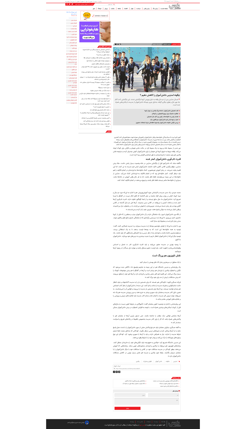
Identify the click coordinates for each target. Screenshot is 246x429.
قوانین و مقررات (147, 361)
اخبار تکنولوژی (73, 40)
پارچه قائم (74, 48)
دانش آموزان (158, 361)
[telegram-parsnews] (72, 4)
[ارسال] (116, 44)
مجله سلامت (74, 29)
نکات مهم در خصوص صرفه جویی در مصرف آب (134, 383)
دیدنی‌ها (73, 1)
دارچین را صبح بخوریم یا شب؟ (101, 107)
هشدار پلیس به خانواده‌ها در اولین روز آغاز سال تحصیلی (162, 117)
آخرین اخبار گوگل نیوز (105, 47)
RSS (162, 422)
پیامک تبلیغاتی (73, 45)
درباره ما (156, 422)
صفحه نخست (164, 9)
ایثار (87, 1)
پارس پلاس (147, 9)
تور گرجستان (74, 97)
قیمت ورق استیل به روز (71, 54)
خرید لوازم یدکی (73, 43)
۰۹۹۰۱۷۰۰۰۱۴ (74, 16)
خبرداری (75, 26)
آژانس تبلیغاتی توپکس (72, 100)
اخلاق (82, 1)
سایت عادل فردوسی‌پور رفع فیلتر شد (99, 110)
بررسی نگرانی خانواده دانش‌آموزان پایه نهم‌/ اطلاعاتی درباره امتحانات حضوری (157, 123)
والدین (137, 361)
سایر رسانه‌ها (176, 378)
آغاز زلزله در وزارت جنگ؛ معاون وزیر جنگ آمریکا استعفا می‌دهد (94, 125)
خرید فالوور (74, 70)
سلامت (95, 1)
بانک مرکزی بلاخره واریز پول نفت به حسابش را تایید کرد (94, 104)
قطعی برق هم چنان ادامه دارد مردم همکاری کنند (96, 121)
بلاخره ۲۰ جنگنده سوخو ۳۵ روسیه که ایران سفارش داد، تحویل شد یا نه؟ (94, 83)
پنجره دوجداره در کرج (72, 37)
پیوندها (132, 422)
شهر (94, 9)
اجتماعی (174, 44)
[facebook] (114, 372)
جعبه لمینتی (74, 72)
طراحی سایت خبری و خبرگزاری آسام (76, 422)
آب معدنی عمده (73, 90)
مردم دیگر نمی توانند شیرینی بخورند (99, 90)
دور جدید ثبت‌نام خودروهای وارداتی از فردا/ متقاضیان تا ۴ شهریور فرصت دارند (94, 114)
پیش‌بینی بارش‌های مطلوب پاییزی (100, 64)
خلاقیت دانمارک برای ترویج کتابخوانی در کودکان (165, 114)
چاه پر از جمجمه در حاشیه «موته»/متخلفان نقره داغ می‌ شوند (94, 94)
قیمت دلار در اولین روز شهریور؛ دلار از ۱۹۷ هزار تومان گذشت (95, 68)
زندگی (100, 1)
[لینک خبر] (120, 44)
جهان (132, 9)
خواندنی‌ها (67, 1)
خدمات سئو (74, 20)
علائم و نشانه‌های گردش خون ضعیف (169, 386)
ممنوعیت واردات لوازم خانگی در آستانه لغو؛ (97, 61)
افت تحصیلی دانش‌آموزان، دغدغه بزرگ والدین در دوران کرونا (161, 111)
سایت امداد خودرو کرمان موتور (72, 86)
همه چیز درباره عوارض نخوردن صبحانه (169, 383)
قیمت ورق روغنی (73, 78)
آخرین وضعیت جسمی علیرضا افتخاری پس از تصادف (95, 118)
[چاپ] (118, 44)
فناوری (90, 1)
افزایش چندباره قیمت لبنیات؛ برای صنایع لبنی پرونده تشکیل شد (95, 73)
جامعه (119, 9)
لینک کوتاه (117, 366)
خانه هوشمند (74, 103)
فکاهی (78, 1)
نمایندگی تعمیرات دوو (72, 57)
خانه (179, 44)
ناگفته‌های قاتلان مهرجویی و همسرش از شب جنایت (165, 381)
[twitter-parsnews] (69, 4)
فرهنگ (100, 9)
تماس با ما (140, 422)
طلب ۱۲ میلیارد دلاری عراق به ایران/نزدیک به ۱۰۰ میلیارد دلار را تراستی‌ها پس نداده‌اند (94, 78)
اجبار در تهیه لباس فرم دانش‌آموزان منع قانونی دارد (164, 120)
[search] (114, 4)
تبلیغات (148, 422)
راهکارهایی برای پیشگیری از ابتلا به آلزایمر (135, 381)
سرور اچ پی (74, 34)
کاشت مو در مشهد (72, 31)
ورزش (106, 9)
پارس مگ (155, 9)
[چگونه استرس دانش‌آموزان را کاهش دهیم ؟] (119, 372)
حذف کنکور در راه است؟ (102, 55)
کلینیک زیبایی (74, 23)
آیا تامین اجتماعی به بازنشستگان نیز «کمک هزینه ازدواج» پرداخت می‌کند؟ (96, 51)
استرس (175, 361)
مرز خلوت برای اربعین (72, 67)
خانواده (168, 361)
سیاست (138, 9)
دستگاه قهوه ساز (73, 75)
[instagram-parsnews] (67, 4)
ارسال (127, 408)
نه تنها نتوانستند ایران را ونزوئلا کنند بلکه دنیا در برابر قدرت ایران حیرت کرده (95, 100)
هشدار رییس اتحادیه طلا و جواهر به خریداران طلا (96, 58)
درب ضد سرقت (73, 51)
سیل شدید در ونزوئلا (103, 87)
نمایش (109, 132)
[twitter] (117, 372)
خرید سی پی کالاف (72, 59)
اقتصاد (126, 9)
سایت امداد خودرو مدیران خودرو (72, 94)
